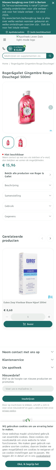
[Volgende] (50, 107)
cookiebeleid (43, 455)
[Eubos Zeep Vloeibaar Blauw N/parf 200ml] (28, 273)
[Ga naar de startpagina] (31, 40)
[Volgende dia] (50, 238)
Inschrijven (28, 398)
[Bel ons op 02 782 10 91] (3, 48)
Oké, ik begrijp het (28, 464)
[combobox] (24, 56)
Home (5, 63)
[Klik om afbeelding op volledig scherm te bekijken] (28, 107)
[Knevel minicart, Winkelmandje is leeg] (10, 48)
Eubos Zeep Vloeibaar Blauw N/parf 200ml (25, 302)
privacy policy (9, 410)
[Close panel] (53, 3)
